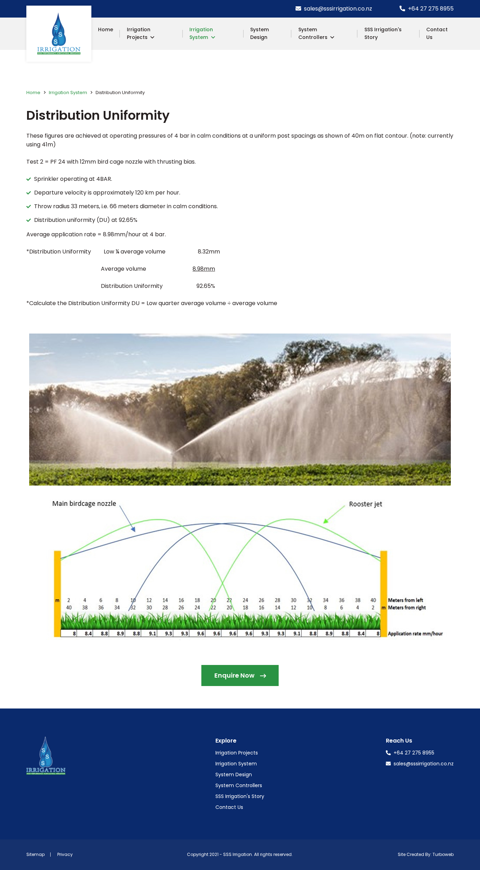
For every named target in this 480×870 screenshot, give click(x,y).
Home (105, 29)
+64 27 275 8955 (430, 9)
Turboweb (443, 854)
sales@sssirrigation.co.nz (337, 9)
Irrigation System (201, 33)
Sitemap (35, 854)
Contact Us (437, 33)
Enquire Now (234, 675)
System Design (259, 33)
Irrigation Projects (138, 33)
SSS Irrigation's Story (383, 33)
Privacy (65, 854)
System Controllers (312, 33)
